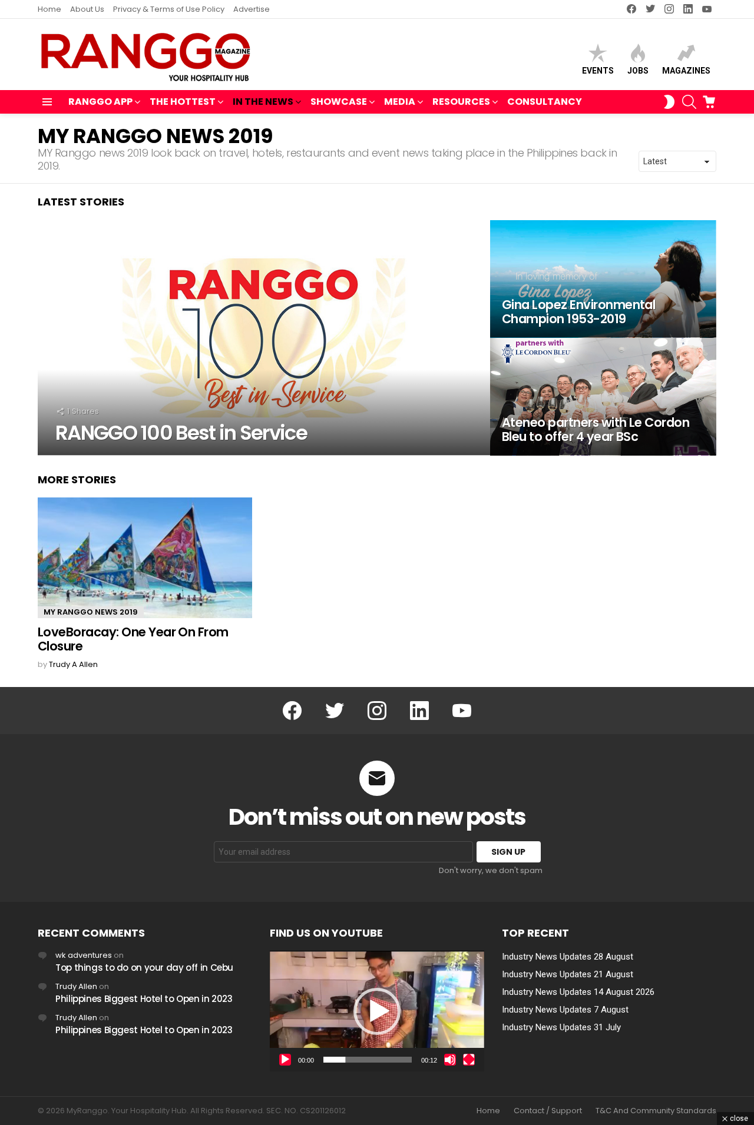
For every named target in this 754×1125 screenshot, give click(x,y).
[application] (377, 1011)
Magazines (686, 70)
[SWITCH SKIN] (669, 102)
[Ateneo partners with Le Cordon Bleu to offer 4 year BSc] (603, 397)
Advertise (251, 9)
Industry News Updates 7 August (565, 1009)
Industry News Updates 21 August (567, 974)
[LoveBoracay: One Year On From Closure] (145, 557)
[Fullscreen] (469, 1060)
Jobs (638, 70)
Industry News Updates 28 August (567, 956)
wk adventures (83, 955)
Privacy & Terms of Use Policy (168, 9)
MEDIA (399, 101)
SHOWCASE (338, 101)
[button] (377, 1011)
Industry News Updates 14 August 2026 (578, 992)
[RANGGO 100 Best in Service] (264, 338)
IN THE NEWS (263, 101)
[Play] (285, 1060)
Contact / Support (548, 1111)
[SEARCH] (689, 102)
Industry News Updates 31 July (561, 1027)
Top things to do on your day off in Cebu (144, 967)
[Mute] (450, 1060)
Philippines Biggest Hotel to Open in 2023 (144, 999)
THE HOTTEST (183, 101)
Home (49, 9)
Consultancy (544, 101)
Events (598, 70)
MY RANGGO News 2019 (91, 612)
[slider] (367, 1060)
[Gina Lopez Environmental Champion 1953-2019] (603, 279)
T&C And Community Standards (656, 1111)
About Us (87, 9)
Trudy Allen (76, 986)
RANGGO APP (100, 101)
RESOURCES (461, 101)
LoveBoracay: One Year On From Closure (133, 639)
